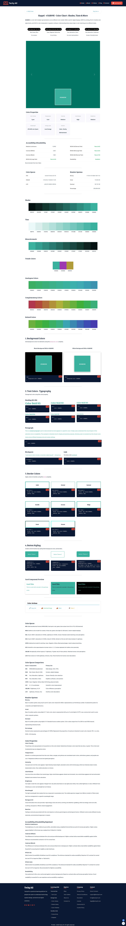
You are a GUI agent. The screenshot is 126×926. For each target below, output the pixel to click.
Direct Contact (94, 891)
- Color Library (54, 901)
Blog (100, 3)
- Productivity (54, 914)
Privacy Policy (80, 891)
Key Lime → (96, 11)
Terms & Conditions (82, 894)
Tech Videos (67, 894)
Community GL (81, 904)
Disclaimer (80, 898)
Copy (60, 376)
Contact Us (67, 901)
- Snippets (53, 917)
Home (82, 3)
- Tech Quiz (54, 894)
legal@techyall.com (95, 901)
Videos (95, 3)
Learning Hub (117, 3)
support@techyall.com (96, 894)
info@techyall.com (95, 898)
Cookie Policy (80, 907)
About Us (66, 898)
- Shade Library (55, 904)
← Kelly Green (30, 11)
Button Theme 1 (32, 554)
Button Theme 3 (83, 554)
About (88, 3)
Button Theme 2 (58, 554)
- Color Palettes (55, 907)
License (79, 901)
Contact (106, 3)
